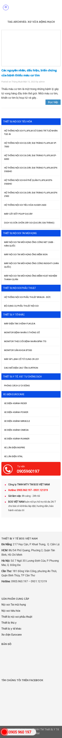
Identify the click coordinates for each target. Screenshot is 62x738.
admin (42, 82)
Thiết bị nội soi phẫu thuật (16, 616)
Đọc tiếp (53, 102)
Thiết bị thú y (9, 622)
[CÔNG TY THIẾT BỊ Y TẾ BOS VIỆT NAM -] (32, 7)
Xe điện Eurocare (11, 634)
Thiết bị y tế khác (11, 628)
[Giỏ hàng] (57, 7)
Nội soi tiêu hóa (10, 610)
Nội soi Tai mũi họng (13, 604)
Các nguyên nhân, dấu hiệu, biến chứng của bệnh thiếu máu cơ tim (29, 73)
